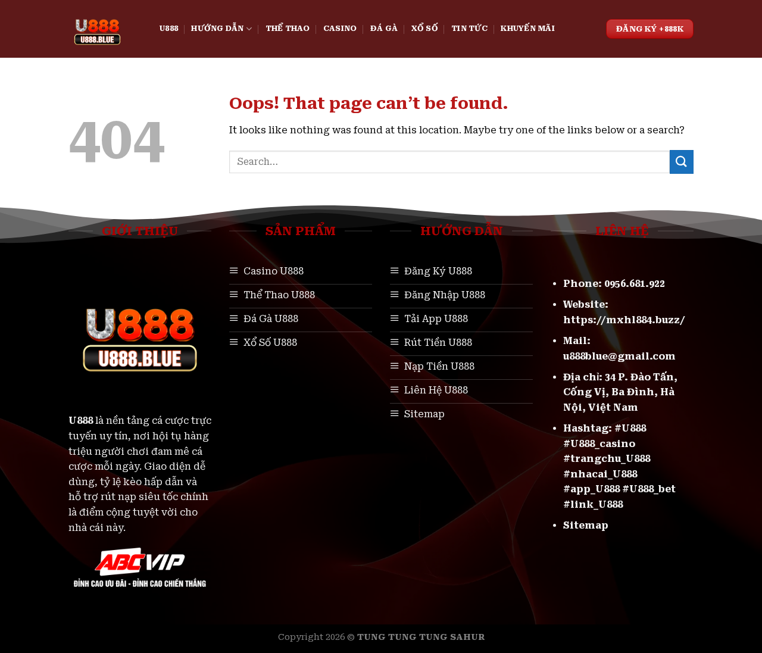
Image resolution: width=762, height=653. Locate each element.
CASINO (340, 28)
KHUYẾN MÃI (528, 28)
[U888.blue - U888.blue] (105, 29)
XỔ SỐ (424, 28)
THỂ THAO (288, 28)
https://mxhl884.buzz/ (624, 320)
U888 (169, 28)
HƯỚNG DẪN (217, 28)
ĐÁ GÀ (384, 28)
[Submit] (682, 161)
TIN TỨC (469, 28)
